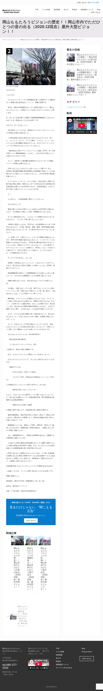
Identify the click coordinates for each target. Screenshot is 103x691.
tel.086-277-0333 (10, 666)
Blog (83, 648)
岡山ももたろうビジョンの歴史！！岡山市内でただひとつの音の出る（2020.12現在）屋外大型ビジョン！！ (17, 567)
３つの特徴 (60, 652)
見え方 (58, 658)
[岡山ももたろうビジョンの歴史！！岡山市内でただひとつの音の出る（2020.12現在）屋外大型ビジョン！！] (17, 540)
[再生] (69, 132)
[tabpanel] (17, 565)
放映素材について (62, 664)
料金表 (58, 661)
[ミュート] (91, 132)
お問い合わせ (31, 520)
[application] (82, 125)
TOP (57, 648)
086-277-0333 (93, 2)
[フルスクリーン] (94, 132)
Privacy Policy (87, 652)
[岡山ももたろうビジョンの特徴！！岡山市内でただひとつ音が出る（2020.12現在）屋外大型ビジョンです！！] (44, 540)
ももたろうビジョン (76, 107)
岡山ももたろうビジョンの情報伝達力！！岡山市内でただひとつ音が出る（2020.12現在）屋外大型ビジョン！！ (30, 569)
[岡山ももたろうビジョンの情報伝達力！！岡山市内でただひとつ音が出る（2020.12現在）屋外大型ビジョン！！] (31, 540)
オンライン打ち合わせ (64, 668)
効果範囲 (59, 655)
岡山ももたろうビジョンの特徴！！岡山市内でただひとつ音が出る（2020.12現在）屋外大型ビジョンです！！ (44, 569)
